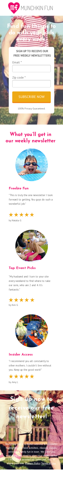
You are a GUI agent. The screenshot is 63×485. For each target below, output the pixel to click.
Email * (17, 62)
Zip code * (19, 77)
